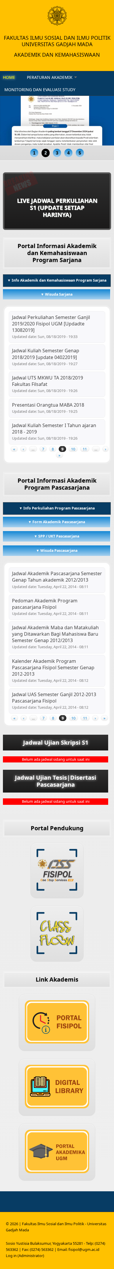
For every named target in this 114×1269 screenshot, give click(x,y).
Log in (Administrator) (25, 1255)
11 (85, 449)
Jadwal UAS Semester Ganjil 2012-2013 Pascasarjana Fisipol (54, 697)
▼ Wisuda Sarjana (56, 294)
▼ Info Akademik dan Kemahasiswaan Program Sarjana (56, 280)
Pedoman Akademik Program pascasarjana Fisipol (44, 603)
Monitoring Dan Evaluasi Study (39, 89)
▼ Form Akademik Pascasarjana (56, 521)
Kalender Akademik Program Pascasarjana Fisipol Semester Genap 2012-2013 (53, 667)
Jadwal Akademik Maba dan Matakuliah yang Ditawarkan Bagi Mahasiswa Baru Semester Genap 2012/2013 (55, 634)
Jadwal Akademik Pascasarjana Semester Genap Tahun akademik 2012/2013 (57, 576)
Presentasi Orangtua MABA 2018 (48, 405)
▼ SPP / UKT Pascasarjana (56, 536)
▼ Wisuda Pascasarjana (56, 550)
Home (9, 77)
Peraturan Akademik (49, 77)
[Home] (57, 16)
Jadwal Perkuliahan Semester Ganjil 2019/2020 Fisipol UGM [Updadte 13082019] (51, 323)
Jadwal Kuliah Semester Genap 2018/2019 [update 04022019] (45, 353)
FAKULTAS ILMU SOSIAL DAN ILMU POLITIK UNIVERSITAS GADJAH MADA (57, 41)
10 (73, 449)
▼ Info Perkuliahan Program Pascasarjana (65, 508)
